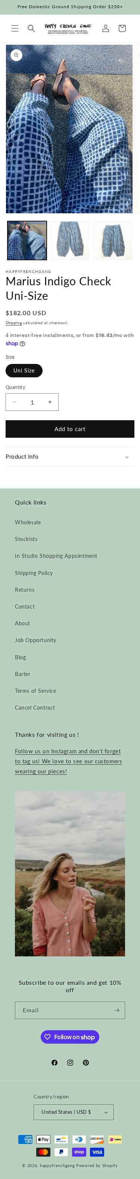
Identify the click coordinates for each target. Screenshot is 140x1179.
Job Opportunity (35, 640)
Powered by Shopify (97, 1165)
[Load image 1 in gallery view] (27, 240)
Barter (23, 674)
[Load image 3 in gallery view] (112, 240)
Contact (25, 606)
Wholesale (28, 522)
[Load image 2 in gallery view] (70, 240)
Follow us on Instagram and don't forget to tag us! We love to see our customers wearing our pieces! (68, 761)
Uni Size (24, 370)
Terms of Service (35, 691)
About (22, 623)
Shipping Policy (34, 573)
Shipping (14, 322)
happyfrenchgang (57, 1165)
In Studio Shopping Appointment (56, 556)
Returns (24, 590)
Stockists (26, 539)
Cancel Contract (35, 707)
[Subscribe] (116, 1010)
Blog (20, 657)
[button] (15, 28)
